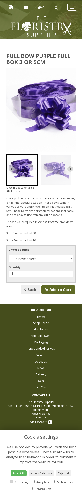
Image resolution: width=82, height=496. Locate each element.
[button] (22, 170)
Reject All (63, 473)
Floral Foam (41, 329)
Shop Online (41, 323)
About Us (41, 361)
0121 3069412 (39, 422)
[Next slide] (70, 169)
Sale (41, 380)
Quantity (15, 267)
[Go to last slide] (12, 169)
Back (31, 289)
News (41, 368)
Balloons (41, 355)
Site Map (41, 387)
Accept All (19, 473)
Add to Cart (59, 289)
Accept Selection (41, 473)
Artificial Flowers (41, 336)
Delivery (41, 374)
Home (41, 317)
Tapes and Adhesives (41, 348)
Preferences (64, 482)
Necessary (21, 482)
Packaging (41, 342)
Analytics (42, 482)
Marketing (43, 489)
